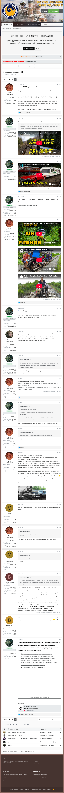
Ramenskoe (13, 350)
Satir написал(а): (24, 406)
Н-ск (14, 522)
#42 (60, 118)
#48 (60, 355)
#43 (60, 161)
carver (6, 74)
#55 (60, 551)
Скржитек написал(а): (25, 432)
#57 (60, 617)
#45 (60, 220)
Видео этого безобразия (51, 476)
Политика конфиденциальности (38, 789)
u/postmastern (27, 667)
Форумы (7, 24)
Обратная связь (14, 789)
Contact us (35, 761)
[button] (11, 25)
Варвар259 (9, 625)
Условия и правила (24, 789)
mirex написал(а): (24, 531)
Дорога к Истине (13, 742)
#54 (60, 527)
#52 (60, 452)
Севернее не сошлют (10, 103)
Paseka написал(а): (24, 359)
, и (26, 714)
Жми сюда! (27, 61)
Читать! (39, 57)
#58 (60, 639)
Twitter (4, 779)
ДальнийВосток (12, 136)
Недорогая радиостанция (15, 735)
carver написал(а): (24, 577)
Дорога (10, 745)
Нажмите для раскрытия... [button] (39, 419)
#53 (60, 504)
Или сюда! (34, 61)
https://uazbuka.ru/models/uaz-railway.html (30, 455)
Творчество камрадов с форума (48, 742)
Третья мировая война (46, 738)
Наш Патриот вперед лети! (31, 473)
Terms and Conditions (38, 765)
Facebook (5, 777)
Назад (5, 79)
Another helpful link (37, 763)
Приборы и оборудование (47, 735)
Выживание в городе (46, 732)
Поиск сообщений (17, 28)
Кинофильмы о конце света (47, 745)
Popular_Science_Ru (39, 667)
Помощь (49, 789)
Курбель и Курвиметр (30, 706)
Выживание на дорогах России (16, 732)
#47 (60, 331)
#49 (60, 378)
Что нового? (19, 24)
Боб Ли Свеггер (9, 582)
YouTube (5, 781)
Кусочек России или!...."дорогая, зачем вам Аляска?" (22, 738)
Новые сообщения (6, 28)
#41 (60, 84)
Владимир (13, 593)
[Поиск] (61, 11)
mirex (9, 513)
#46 (60, 308)
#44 (60, 196)
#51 (60, 428)
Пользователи (33, 24)
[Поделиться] (57, 84)
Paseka (9, 339)
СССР (14, 634)
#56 (60, 574)
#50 (60, 402)
